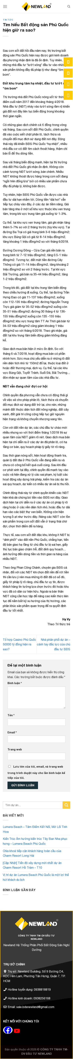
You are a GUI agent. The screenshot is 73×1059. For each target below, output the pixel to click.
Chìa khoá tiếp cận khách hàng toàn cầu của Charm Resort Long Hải (32, 853)
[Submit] (66, 805)
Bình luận (14, 683)
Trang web (14, 749)
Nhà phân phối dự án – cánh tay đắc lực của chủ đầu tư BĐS (53, 644)
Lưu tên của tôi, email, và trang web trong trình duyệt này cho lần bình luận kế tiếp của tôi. (36, 772)
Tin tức (8, 19)
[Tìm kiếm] (68, 6)
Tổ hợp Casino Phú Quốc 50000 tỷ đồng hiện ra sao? (19, 644)
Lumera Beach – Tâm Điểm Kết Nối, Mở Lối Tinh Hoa (35, 829)
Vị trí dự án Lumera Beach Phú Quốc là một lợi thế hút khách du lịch (36, 877)
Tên (10, 715)
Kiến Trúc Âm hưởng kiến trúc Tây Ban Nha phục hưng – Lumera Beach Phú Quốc (35, 841)
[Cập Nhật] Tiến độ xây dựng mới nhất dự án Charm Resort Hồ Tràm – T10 (32, 865)
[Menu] (5, 6)
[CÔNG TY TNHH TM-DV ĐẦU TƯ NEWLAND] (36, 6)
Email (12, 732)
